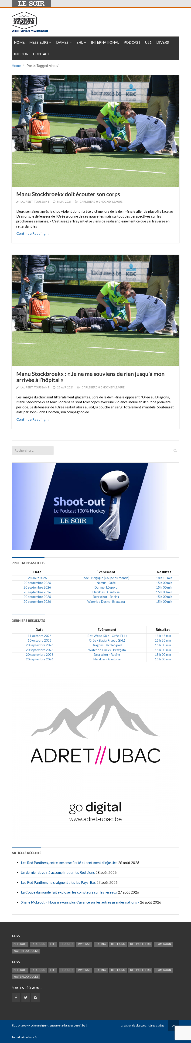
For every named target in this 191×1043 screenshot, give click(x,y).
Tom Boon (163, 944)
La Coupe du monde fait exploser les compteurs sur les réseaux (69, 892)
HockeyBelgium (38, 1025)
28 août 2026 (37, 578)
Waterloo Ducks (26, 951)
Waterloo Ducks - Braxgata (106, 601)
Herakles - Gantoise (105, 592)
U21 (148, 42)
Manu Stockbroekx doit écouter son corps (68, 194)
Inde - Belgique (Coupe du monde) (106, 578)
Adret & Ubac (156, 1025)
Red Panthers (140, 944)
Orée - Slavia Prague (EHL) (107, 640)
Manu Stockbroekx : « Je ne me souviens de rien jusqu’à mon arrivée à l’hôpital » (90, 377)
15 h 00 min (164, 583)
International (105, 42)
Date (37, 572)
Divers (162, 42)
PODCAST (132, 42)
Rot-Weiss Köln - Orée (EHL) (107, 636)
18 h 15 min (164, 578)
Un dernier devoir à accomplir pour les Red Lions (58, 872)
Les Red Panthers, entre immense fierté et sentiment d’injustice (69, 863)
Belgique (20, 944)
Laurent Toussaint (35, 201)
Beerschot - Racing (106, 597)
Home (19, 42)
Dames (62, 42)
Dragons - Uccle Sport (107, 645)
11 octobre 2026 (39, 636)
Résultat (164, 572)
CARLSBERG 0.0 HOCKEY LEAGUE (101, 201)
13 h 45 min (163, 636)
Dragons (38, 944)
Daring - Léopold (106, 587)
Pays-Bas (84, 944)
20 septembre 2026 (37, 583)
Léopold (67, 944)
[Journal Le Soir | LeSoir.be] (31, 3)
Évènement (106, 572)
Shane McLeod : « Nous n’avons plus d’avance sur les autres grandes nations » (80, 902)
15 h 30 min (163, 640)
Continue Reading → (33, 233)
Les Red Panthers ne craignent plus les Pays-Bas (58, 882)
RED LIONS (118, 944)
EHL (79, 42)
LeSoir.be (79, 1025)
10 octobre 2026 (39, 640)
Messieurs (38, 42)
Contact (41, 54)
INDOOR (21, 54)
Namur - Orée (106, 583)
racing (101, 944)
